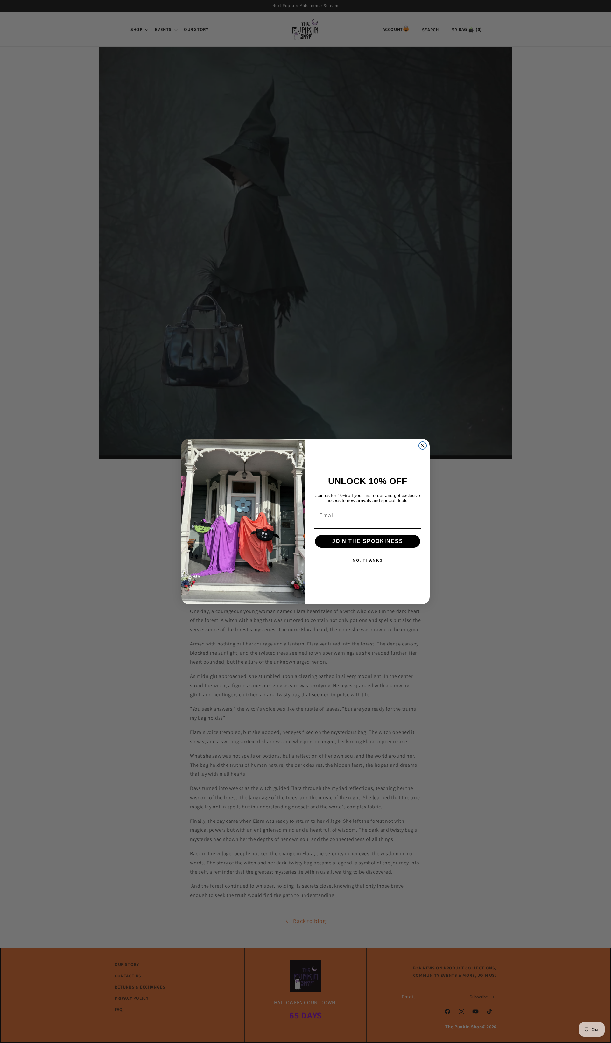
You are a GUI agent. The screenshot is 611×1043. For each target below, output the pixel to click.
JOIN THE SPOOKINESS (367, 541)
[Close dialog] (422, 445)
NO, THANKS (368, 560)
